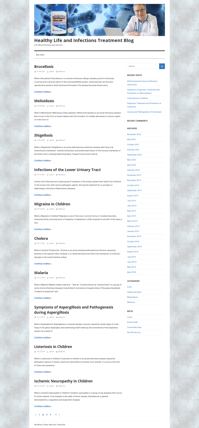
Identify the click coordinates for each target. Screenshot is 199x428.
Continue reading (42, 91)
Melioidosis (44, 100)
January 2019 (133, 231)
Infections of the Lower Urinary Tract (67, 169)
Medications (132, 297)
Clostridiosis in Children (137, 98)
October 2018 (133, 241)
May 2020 (131, 160)
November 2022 (134, 134)
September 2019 (134, 190)
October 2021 (133, 144)
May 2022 (131, 139)
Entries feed (132, 322)
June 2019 (131, 206)
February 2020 (133, 170)
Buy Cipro (40, 55)
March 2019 (132, 221)
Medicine (61, 71)
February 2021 (133, 149)
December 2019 (134, 175)
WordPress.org (133, 332)
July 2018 (131, 257)
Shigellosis (43, 135)
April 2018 (131, 272)
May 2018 (131, 267)
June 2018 (131, 262)
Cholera (41, 238)
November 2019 (134, 180)
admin (51, 71)
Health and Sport (134, 292)
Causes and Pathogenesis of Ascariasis (144, 112)
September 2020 (134, 155)
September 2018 (134, 246)
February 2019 (133, 226)
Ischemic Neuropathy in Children (63, 381)
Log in (129, 317)
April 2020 (131, 165)
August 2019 (132, 195)
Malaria (41, 272)
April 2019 (131, 216)
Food (129, 287)
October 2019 (133, 185)
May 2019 (131, 211)
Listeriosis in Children (53, 346)
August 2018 (132, 251)
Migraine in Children (52, 203)
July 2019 (131, 200)
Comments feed (134, 327)
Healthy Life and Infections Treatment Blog (84, 40)
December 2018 (134, 236)
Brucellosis (43, 66)
